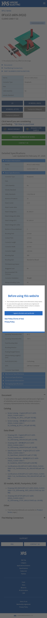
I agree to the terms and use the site (23, 313)
